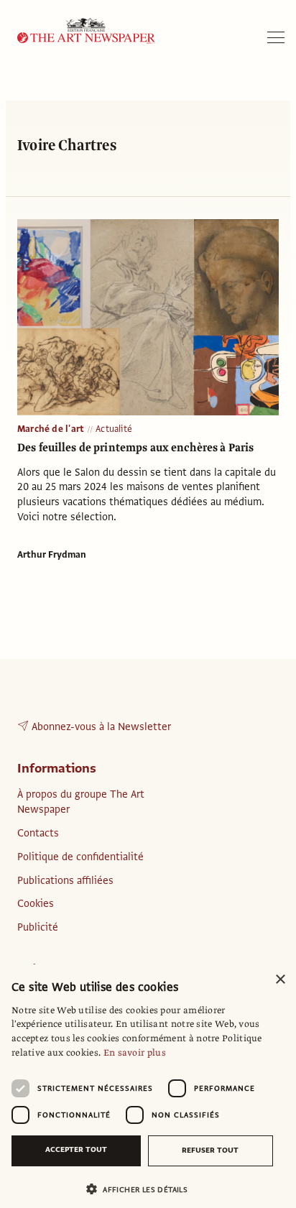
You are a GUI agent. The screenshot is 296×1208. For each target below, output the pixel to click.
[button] (142, 1189)
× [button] (279, 979)
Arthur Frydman (51, 554)
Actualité (114, 429)
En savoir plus (134, 1052)
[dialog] (148, 1086)
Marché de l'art (50, 429)
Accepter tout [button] (76, 1149)
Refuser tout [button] (210, 1150)
